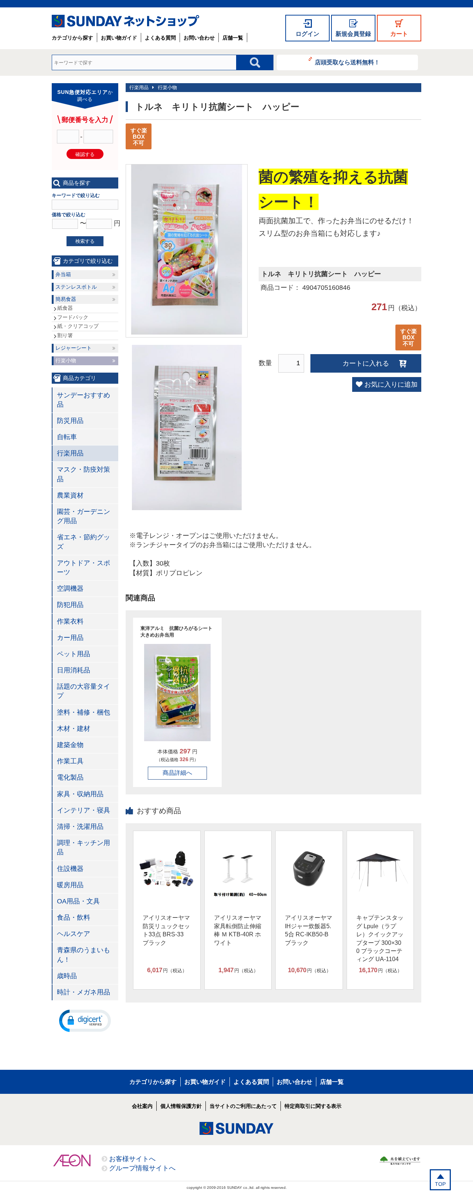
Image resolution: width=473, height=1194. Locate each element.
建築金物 (70, 745)
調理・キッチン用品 (83, 847)
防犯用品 (70, 604)
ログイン (307, 34)
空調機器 (70, 588)
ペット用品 (73, 654)
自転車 (67, 437)
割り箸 (65, 335)
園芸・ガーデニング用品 (83, 516)
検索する (85, 241)
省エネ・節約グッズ (83, 541)
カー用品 (70, 637)
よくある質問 (160, 38)
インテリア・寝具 (83, 810)
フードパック (72, 317)
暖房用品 (70, 885)
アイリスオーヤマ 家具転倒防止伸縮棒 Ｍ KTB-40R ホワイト (237, 930)
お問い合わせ (199, 38)
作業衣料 (70, 621)
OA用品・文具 (78, 901)
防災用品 (70, 420)
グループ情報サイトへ (142, 1168)
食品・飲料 (73, 917)
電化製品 (70, 777)
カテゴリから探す (72, 38)
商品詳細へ (177, 773)
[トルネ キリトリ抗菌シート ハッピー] (186, 332)
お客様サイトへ (132, 1159)
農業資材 (70, 495)
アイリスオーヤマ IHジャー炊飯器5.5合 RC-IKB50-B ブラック (308, 930)
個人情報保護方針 (181, 1106)
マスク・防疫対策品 (83, 474)
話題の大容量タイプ (83, 691)
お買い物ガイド (119, 38)
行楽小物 (167, 87)
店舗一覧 (232, 38)
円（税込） (167, 970)
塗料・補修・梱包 (83, 712)
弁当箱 (63, 274)
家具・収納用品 (80, 794)
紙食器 (65, 308)
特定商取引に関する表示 (313, 1106)
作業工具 (70, 761)
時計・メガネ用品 (83, 992)
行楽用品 (139, 87)
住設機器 (70, 868)
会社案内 (142, 1106)
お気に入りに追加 (391, 384)
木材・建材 (73, 728)
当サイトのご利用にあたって (243, 1106)
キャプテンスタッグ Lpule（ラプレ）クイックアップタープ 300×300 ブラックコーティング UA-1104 (380, 938)
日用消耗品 (73, 670)
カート (399, 34)
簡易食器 (65, 299)
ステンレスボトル (76, 287)
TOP (440, 1184)
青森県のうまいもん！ (83, 954)
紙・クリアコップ (78, 326)
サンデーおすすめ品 (83, 399)
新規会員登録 (353, 34)
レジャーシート (73, 348)
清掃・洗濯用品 (80, 826)
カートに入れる (366, 363)
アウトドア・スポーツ (83, 567)
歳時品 (67, 976)
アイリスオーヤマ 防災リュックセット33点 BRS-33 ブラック (166, 930)
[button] (85, 1020)
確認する (85, 154)
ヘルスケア (73, 933)
